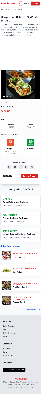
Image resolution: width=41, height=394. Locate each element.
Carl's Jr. (4, 103)
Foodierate (8, 3)
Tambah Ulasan (29, 176)
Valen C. (8, 97)
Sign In (26, 3)
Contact (6, 352)
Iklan (5, 336)
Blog (4, 329)
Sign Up (35, 3)
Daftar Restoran (9, 333)
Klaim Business (9, 326)
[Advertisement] (20, 52)
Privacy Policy (8, 355)
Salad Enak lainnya (10, 246)
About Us (7, 348)
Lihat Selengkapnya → (31, 309)
